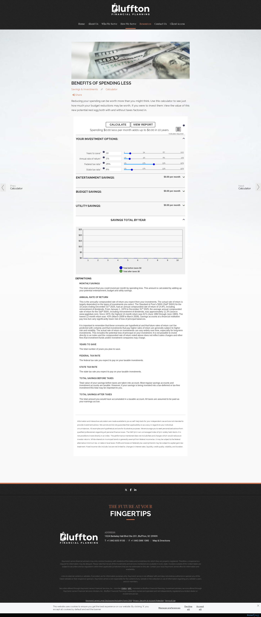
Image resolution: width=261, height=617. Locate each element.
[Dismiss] (258, 605)
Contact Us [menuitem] (160, 23)
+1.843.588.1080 (140, 540)
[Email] (75, 110)
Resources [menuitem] (145, 23)
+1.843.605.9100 (116, 540)
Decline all (188, 608)
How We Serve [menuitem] (128, 23)
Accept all (200, 608)
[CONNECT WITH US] (106, 548)
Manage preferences (169, 608)
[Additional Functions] (178, 129)
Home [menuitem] (81, 23)
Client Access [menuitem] (177, 23)
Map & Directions (161, 540)
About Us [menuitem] (93, 23)
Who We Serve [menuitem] (109, 23)
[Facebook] (75, 99)
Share (78, 94)
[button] (130, 140)
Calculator (111, 89)
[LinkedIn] (75, 106)
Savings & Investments (84, 89)
